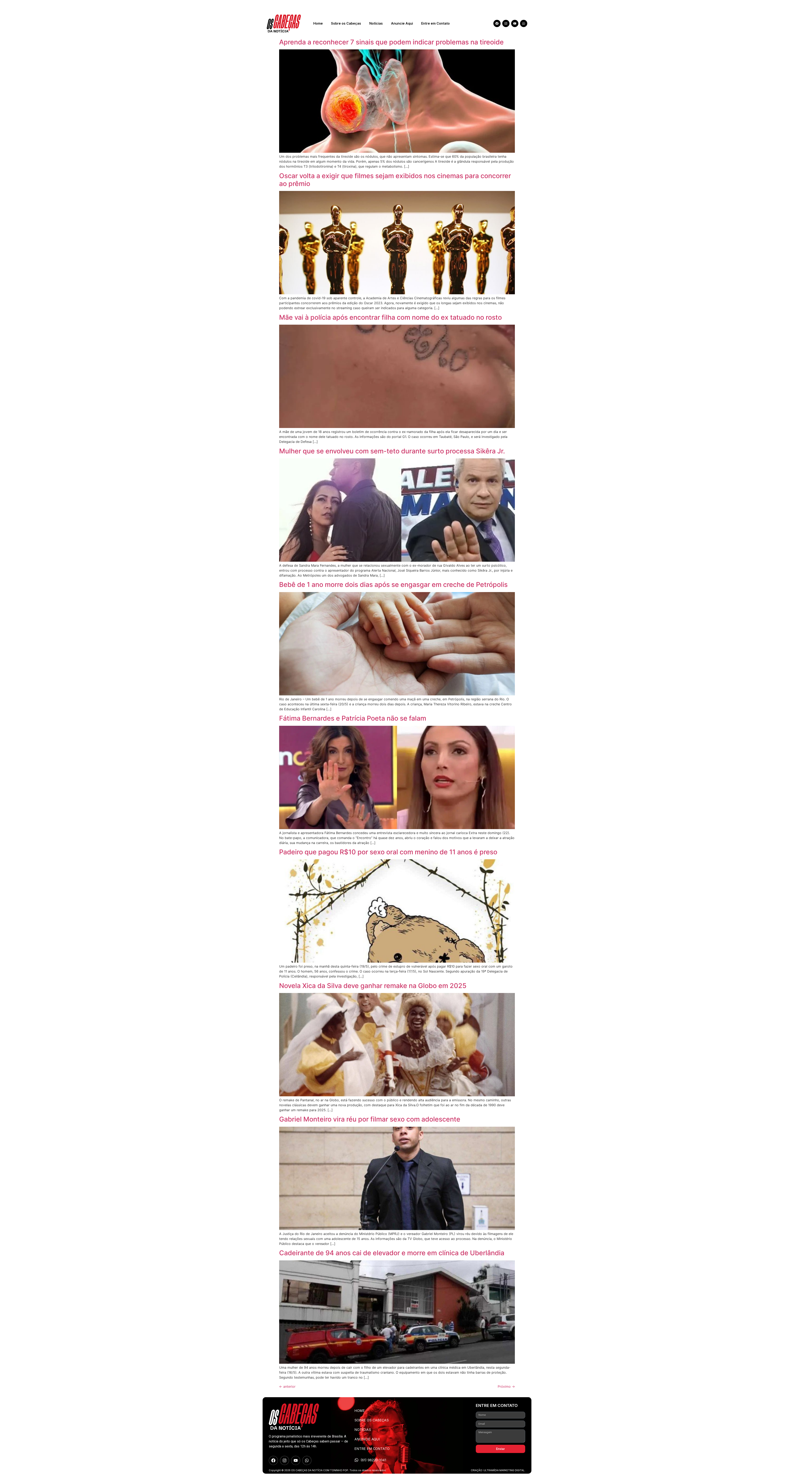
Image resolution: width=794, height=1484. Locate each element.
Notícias (376, 23)
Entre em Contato (435, 23)
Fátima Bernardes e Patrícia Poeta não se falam (352, 718)
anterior (287, 1386)
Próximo (506, 1386)
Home (318, 23)
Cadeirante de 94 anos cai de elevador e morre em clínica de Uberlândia (391, 1253)
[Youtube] (514, 23)
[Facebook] (497, 23)
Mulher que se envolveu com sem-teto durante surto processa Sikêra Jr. (392, 451)
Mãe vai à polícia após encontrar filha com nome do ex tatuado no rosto (390, 317)
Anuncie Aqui (402, 23)
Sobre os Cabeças (346, 23)
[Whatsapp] (523, 23)
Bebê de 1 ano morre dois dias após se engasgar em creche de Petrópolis (393, 584)
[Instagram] (505, 23)
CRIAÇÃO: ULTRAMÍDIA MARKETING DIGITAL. (498, 1470)
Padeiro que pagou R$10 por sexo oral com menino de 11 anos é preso (388, 852)
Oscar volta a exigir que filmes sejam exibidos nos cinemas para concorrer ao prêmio (395, 180)
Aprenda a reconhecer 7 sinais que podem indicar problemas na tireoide (391, 42)
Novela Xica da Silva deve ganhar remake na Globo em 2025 (372, 986)
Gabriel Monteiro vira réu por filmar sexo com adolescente (369, 1119)
